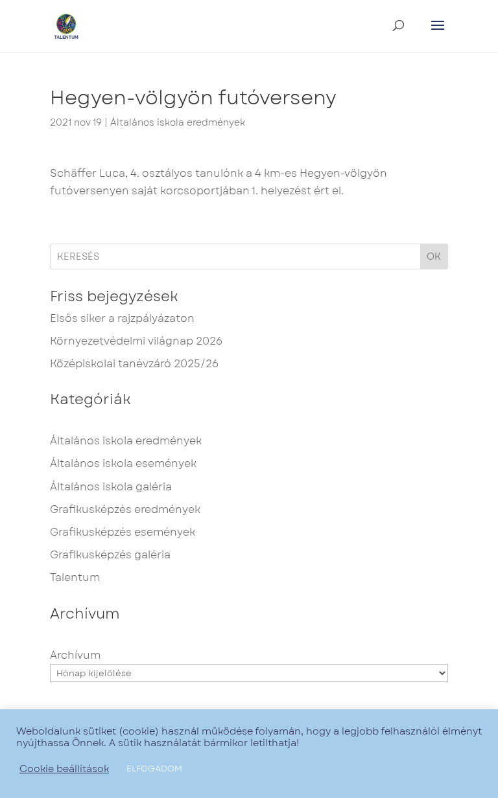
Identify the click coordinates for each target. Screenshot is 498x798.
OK (434, 256)
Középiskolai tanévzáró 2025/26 (134, 363)
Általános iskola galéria (111, 486)
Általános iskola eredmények (177, 122)
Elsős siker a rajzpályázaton (122, 318)
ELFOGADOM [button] (154, 768)
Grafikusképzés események (122, 532)
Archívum (75, 655)
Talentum (75, 577)
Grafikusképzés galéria (110, 554)
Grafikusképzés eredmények (125, 509)
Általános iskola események (123, 463)
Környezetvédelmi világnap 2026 (136, 341)
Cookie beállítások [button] (64, 769)
